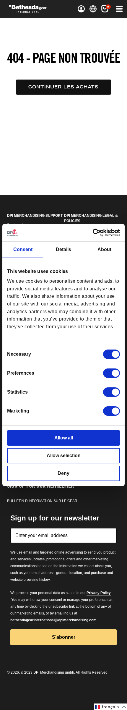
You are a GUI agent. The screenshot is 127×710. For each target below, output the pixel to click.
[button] (119, 9)
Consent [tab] (22, 249)
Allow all (63, 437)
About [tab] (104, 249)
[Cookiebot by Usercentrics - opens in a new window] (94, 233)
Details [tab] (63, 249)
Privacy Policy (99, 593)
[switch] (111, 373)
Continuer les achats (63, 87)
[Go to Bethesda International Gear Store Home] (30, 9)
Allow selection (64, 455)
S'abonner (63, 637)
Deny (63, 473)
